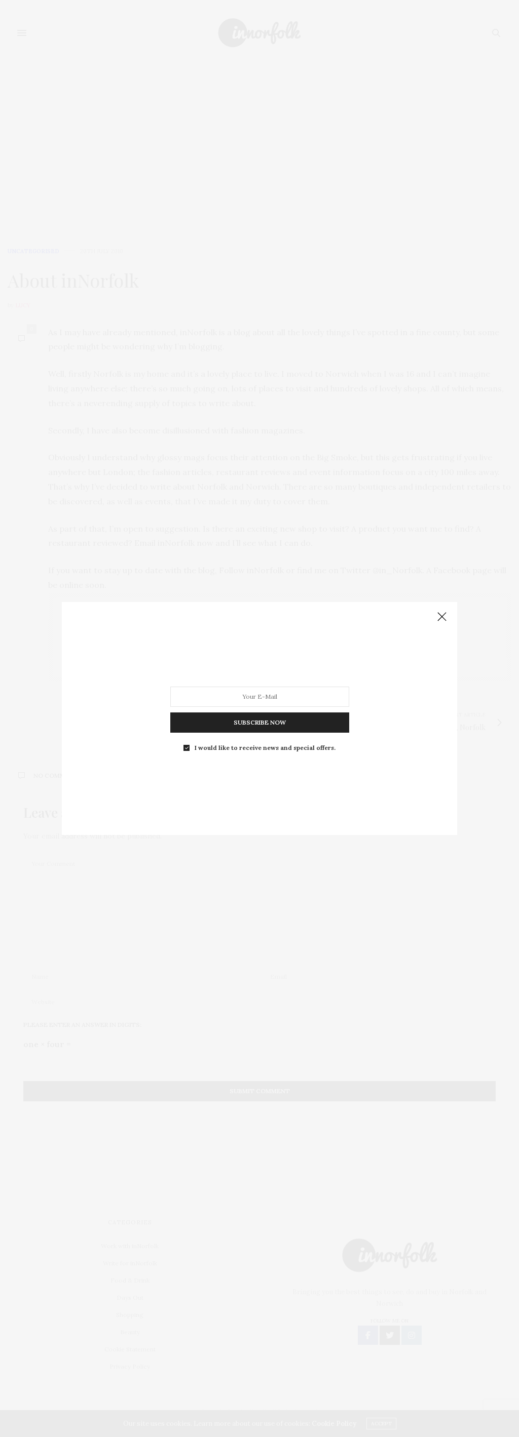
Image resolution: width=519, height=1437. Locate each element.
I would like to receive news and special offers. (265, 748)
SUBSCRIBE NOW (260, 722)
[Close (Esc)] (442, 617)
